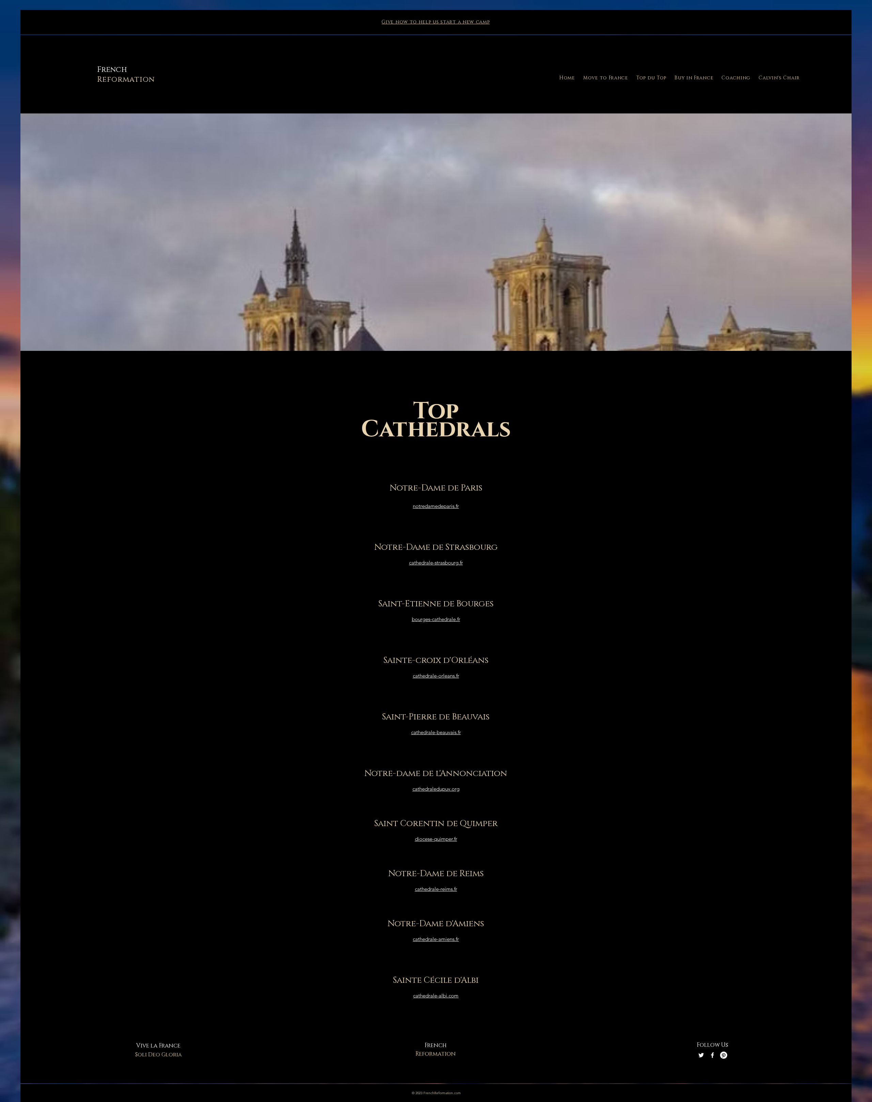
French (112, 70)
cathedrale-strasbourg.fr (436, 562)
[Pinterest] (723, 1055)
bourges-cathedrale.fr (436, 619)
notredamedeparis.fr (436, 506)
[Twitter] (701, 1055)
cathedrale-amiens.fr (436, 939)
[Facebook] (712, 1055)
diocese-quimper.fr (436, 839)
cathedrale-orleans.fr (436, 675)
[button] (605, 78)
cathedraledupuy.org (436, 789)
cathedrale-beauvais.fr (436, 732)
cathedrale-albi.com (435, 995)
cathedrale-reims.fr (436, 889)
